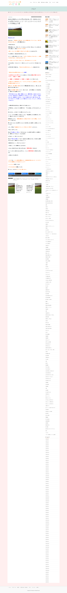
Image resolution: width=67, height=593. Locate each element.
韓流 (46, 430)
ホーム (10, 587)
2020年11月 (47, 568)
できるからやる (48, 97)
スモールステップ (48, 134)
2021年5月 (47, 556)
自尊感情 (47, 382)
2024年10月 (47, 477)
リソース (47, 161)
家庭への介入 (47, 253)
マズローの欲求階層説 (49, 153)
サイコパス (47, 124)
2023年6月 (47, 508)
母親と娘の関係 (48, 324)
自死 (46, 388)
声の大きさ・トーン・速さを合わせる (51, 233)
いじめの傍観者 (48, 84)
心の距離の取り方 (48, 278)
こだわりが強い (48, 93)
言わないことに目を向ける (49, 403)
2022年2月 (47, 539)
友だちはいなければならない (50, 220)
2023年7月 (47, 506)
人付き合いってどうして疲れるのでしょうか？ (52, 191)
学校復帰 (47, 247)
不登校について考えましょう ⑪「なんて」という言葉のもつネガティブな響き (54, 20)
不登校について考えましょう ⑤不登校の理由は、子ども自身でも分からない (54, 51)
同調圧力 (47, 224)
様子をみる (47, 322)
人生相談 (47, 195)
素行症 (47, 363)
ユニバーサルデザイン (49, 159)
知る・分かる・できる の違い (50, 349)
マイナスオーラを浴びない (49, 149)
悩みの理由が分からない (49, 295)
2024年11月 (47, 475)
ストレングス (47, 132)
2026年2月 (47, 450)
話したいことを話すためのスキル (50, 407)
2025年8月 (47, 458)
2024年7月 (47, 483)
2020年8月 (47, 574)
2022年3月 (47, 537)
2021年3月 (47, 560)
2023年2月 (47, 516)
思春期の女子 (47, 289)
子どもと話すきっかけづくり (50, 239)
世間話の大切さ (48, 180)
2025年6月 (47, 462)
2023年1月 (47, 518)
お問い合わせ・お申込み (23, 587)
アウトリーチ (47, 107)
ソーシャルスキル (48, 136)
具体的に (47, 208)
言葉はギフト (47, 405)
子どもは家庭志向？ (48, 241)
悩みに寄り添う (48, 291)
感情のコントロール (48, 307)
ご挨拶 (47, 95)
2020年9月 (47, 572)
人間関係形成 (47, 197)
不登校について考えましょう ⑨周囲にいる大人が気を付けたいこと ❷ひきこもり (54, 30)
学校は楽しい (47, 245)
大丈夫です (47, 235)
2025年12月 (47, 452)
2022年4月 (47, 535)
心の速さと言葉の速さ (49, 280)
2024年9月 (47, 479)
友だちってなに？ (48, 216)
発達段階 (47, 336)
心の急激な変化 (48, 276)
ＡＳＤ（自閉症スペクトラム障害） (51, 434)
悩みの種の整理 (48, 297)
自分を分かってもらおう (49, 376)
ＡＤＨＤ (47, 432)
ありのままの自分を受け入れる (17, 178)
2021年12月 (47, 543)
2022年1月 (47, 541)
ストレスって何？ (48, 126)
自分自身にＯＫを (48, 380)
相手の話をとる (48, 345)
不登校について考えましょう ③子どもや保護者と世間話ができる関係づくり (54, 62)
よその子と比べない (48, 103)
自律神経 (47, 386)
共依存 (47, 206)
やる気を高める (48, 101)
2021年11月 (47, 545)
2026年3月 (47, 448)
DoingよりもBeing (48, 76)
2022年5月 (47, 533)
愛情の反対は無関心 (48, 305)
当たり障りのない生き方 (49, 270)
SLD (46, 78)
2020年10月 (47, 570)
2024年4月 (47, 489)
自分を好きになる (48, 378)
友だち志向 (47, 222)
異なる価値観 (47, 334)
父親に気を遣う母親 (48, 328)
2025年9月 (47, 456)
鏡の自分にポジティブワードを (50, 428)
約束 (46, 361)
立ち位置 (47, 359)
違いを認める (47, 419)
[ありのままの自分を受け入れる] (11, 186)
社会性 (47, 351)
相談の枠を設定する (48, 347)
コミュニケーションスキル (49, 122)
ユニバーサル (47, 157)
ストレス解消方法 (48, 130)
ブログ (30, 587)
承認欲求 (47, 309)
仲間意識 (47, 199)
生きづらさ (47, 330)
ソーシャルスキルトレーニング (37, 178)
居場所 (47, 264)
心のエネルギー (48, 274)
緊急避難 (47, 365)
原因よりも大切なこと (49, 214)
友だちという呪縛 (48, 218)
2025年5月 (47, 464)
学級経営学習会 (48, 249)
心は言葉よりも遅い (48, 282)
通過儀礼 (47, 417)
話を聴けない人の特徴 (49, 411)
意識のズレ (47, 303)
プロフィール (14, 587)
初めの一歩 (47, 212)
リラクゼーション (48, 165)
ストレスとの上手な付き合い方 (50, 128)
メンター (47, 155)
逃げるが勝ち (47, 415)
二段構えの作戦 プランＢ (49, 186)
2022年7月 (47, 529)
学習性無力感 (47, 251)
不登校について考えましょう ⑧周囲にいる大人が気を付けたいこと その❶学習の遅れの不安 (54, 36)
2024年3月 (47, 491)
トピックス (33, 587)
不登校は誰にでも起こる (49, 178)
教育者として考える (48, 318)
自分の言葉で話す (48, 372)
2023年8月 (47, 504)
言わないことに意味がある (49, 401)
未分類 (47, 320)
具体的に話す (47, 210)
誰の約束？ (47, 413)
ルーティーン (47, 167)
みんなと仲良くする (48, 99)
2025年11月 (47, 454)
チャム (47, 140)
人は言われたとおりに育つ (49, 188)
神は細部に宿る (48, 353)
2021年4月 (47, 558)
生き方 (47, 332)
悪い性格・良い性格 (48, 299)
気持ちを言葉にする (48, 326)
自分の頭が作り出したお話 (49, 374)
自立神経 (47, 390)
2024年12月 (47, 473)
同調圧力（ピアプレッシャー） (50, 226)
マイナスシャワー (48, 151)
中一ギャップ (47, 182)
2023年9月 (47, 502)
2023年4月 (47, 512)
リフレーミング (48, 163)
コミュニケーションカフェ (29, 178)
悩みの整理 (47, 293)
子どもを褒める (48, 243)
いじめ (47, 82)
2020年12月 (47, 566)
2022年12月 (47, 520)
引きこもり (47, 268)
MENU (18, 587)
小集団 (47, 262)
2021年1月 (47, 564)
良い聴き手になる (48, 392)
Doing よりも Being (48, 74)
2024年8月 (47, 481)
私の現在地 (47, 355)
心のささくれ (47, 272)
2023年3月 (47, 514)
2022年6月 (47, 531)
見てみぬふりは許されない (49, 399)
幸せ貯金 (47, 266)
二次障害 (47, 184)
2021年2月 (47, 562)
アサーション (23, 178)
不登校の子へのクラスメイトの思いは (51, 176)
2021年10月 (47, 547)
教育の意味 (47, 316)
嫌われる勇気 (47, 237)
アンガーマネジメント (49, 111)
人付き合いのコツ (48, 193)
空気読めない (47, 357)
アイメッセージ (48, 105)
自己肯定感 (47, 384)
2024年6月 (47, 485)
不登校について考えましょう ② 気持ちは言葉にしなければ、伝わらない (54, 68)
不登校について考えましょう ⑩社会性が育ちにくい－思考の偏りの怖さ (54, 25)
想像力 (47, 301)
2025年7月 (47, 460)
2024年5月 (47, 487)
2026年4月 (47, 446)
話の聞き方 (47, 409)
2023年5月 (47, 510)
